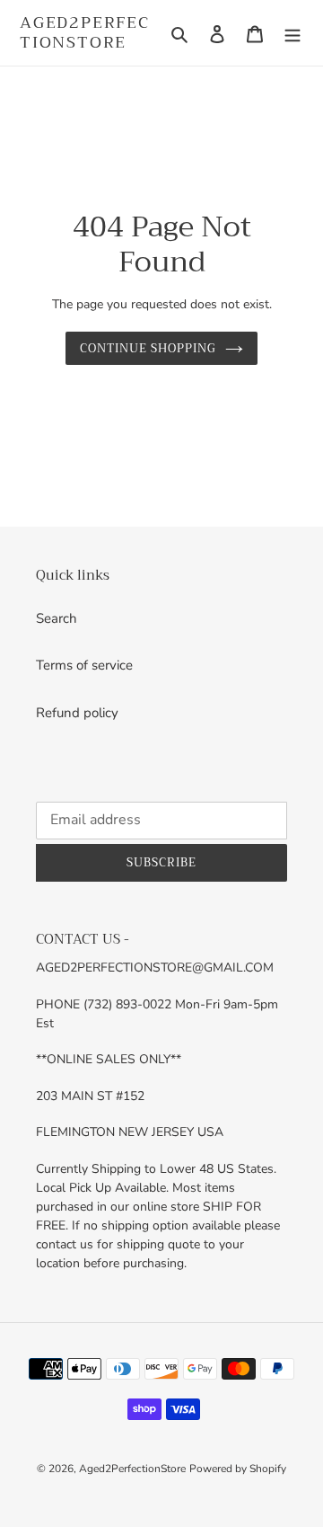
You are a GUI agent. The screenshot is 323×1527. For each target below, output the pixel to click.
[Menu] (292, 32)
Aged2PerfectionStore (85, 32)
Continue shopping (148, 348)
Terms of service (84, 665)
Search (56, 618)
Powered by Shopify (237, 1468)
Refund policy (77, 713)
